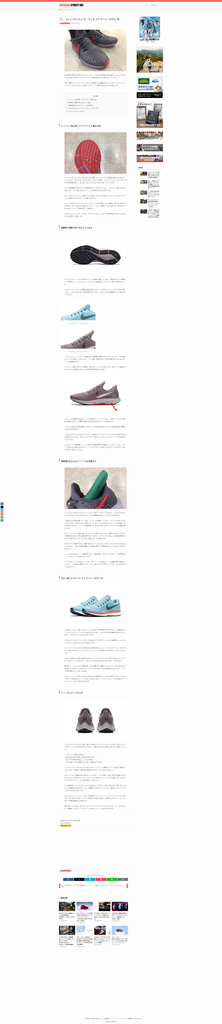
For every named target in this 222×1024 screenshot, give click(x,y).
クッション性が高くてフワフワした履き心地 (82, 99)
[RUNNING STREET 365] (71, 5)
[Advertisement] (96, 849)
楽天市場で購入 (65, 823)
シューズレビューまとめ (76, 111)
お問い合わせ (137, 1018)
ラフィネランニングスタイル (107, 796)
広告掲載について (108, 1018)
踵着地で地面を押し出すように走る (80, 102)
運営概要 (130, 1018)
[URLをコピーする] (123, 879)
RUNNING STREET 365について (93, 1018)
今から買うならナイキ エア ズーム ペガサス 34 (83, 108)
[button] (68, 879)
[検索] (158, 1)
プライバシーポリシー (120, 1018)
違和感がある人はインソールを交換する (81, 105)
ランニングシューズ (65, 23)
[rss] (155, 1)
